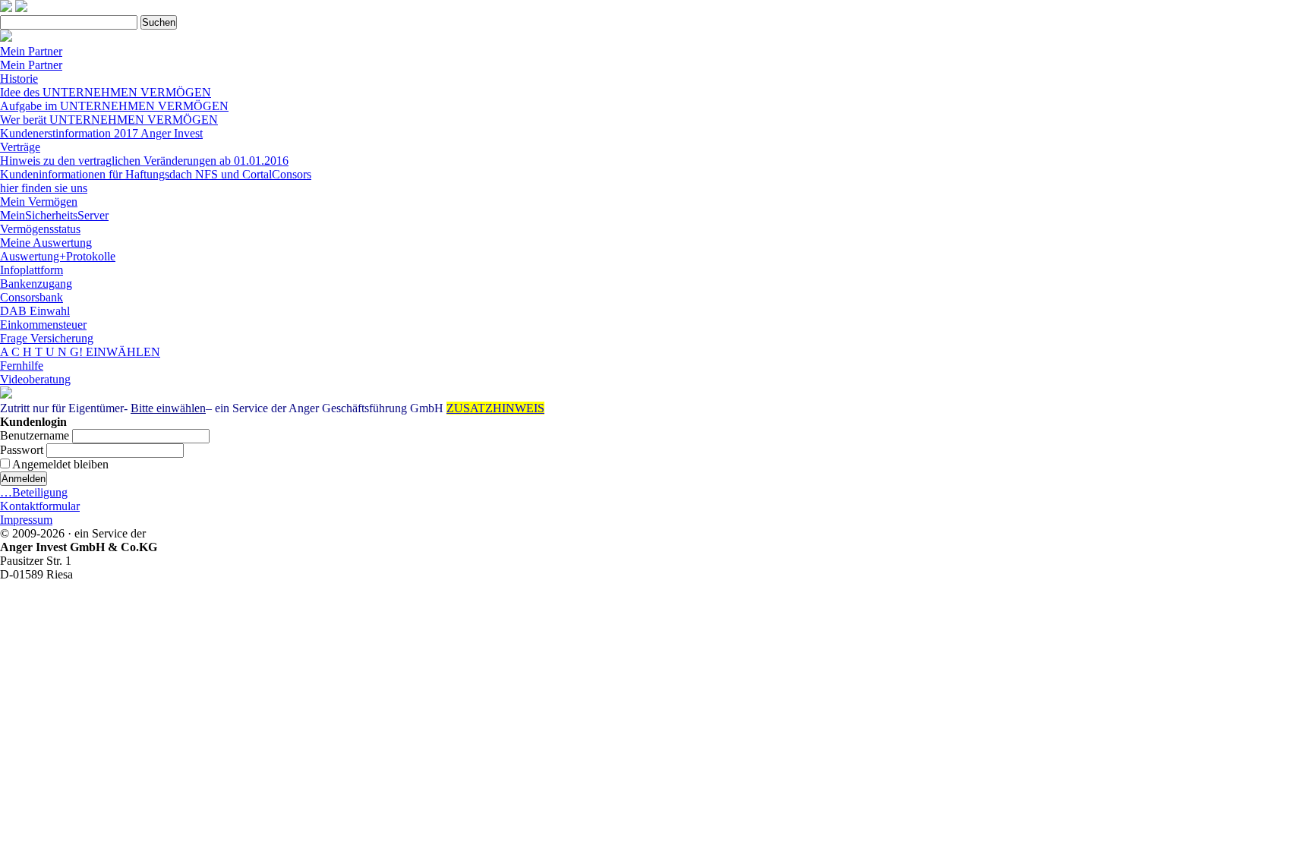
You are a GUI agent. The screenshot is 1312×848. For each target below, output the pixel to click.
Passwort (21, 449)
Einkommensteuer (43, 324)
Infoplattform (31, 269)
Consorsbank (31, 297)
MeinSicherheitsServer (54, 215)
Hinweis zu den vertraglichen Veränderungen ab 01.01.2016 (144, 160)
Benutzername (34, 435)
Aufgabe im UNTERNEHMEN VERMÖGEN (114, 105)
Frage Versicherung (46, 338)
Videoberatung (35, 379)
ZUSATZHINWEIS (495, 408)
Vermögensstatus (40, 228)
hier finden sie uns (43, 187)
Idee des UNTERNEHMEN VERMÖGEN (105, 92)
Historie (19, 78)
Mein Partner (31, 51)
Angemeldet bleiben (59, 464)
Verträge (20, 146)
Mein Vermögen (38, 201)
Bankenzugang (36, 283)
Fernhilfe (21, 365)
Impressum (26, 519)
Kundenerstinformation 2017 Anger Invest (101, 133)
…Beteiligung (34, 492)
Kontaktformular (40, 506)
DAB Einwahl (35, 310)
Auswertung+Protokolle (57, 256)
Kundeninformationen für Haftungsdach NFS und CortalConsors (155, 174)
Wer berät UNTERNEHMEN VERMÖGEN (109, 119)
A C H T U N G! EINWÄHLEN (80, 351)
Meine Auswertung (46, 242)
